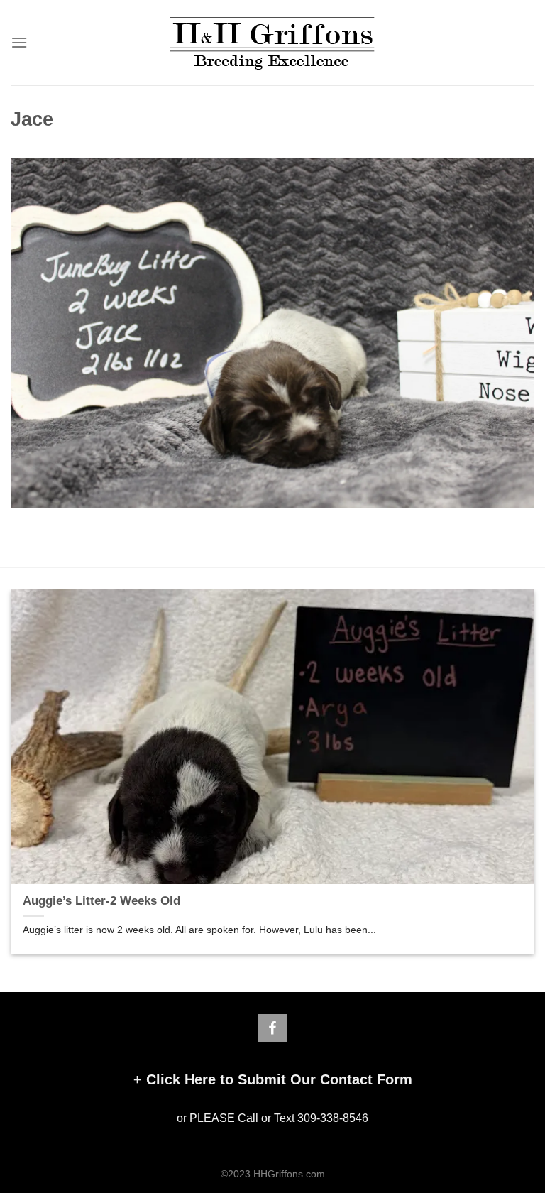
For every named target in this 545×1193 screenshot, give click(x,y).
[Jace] (272, 332)
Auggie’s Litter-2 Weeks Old (101, 901)
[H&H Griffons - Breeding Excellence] (272, 43)
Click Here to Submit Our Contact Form (279, 1079)
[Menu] (19, 42)
